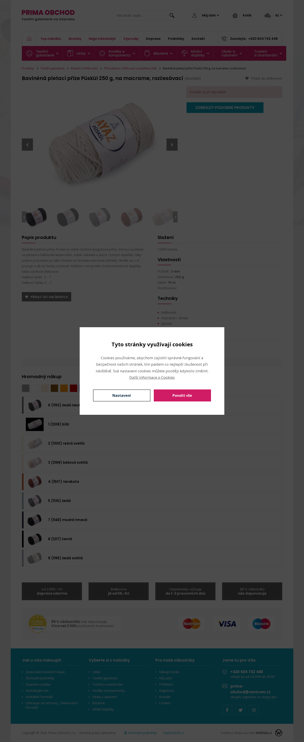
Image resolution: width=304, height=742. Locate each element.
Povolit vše (182, 395)
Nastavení (121, 395)
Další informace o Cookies (152, 377)
